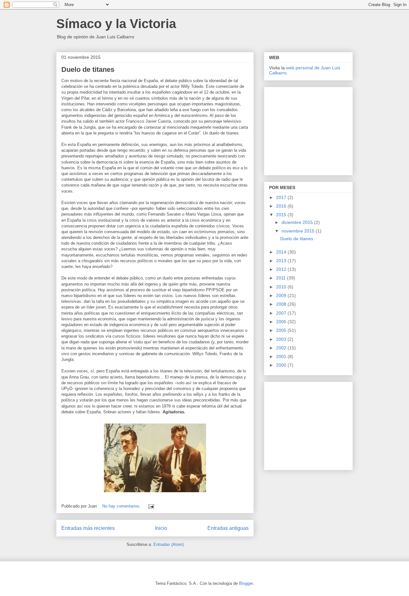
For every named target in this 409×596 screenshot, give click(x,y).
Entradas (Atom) (168, 544)
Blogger (246, 583)
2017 (282, 197)
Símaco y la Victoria (116, 24)
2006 (282, 321)
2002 (282, 347)
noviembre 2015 (299, 230)
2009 (282, 295)
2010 (282, 286)
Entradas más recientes (88, 528)
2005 (282, 330)
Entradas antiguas (228, 528)
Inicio (161, 528)
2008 (282, 304)
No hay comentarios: (122, 506)
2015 (282, 214)
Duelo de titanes (87, 69)
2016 (282, 206)
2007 (282, 313)
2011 (281, 277)
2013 (282, 260)
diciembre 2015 (298, 222)
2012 (282, 269)
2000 (282, 365)
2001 (282, 356)
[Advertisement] (309, 129)
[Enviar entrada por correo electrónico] (150, 506)
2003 (282, 339)
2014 (282, 252)
